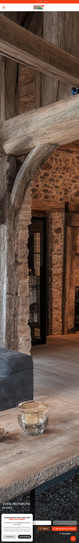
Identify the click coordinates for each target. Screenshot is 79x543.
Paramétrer (10, 537)
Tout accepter (24, 537)
